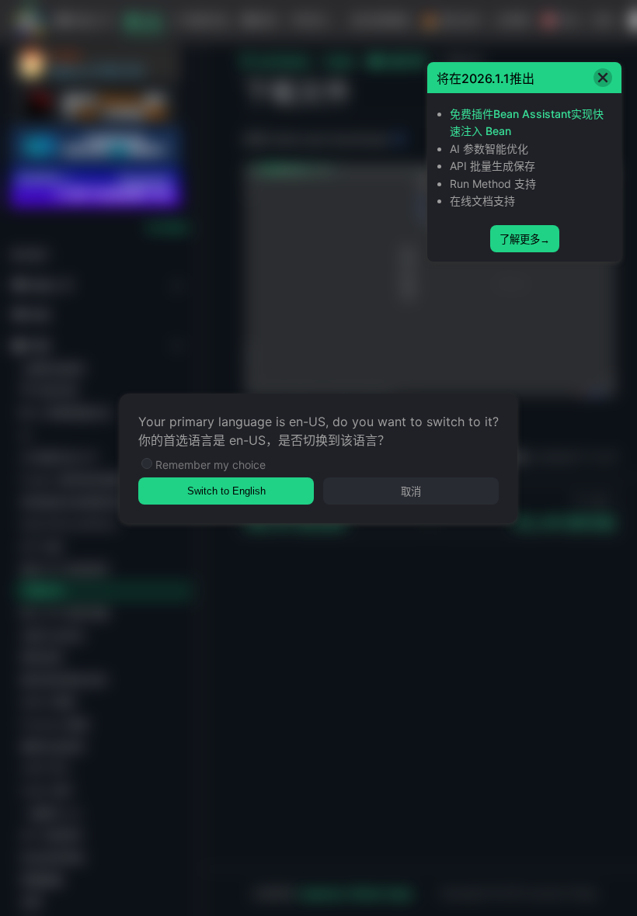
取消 (411, 492)
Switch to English (226, 491)
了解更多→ (525, 239)
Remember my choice (210, 464)
